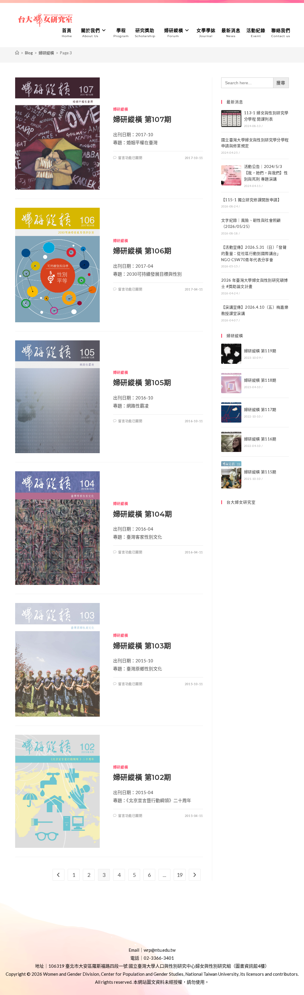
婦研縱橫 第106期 (142, 251)
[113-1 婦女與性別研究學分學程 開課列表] (231, 118)
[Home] (17, 52)
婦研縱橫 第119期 (260, 350)
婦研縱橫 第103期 (142, 646)
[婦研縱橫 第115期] (231, 474)
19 (180, 875)
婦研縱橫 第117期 (260, 409)
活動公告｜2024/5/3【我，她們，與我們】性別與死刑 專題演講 (266, 172)
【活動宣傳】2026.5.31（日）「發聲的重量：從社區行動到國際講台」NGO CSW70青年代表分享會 (253, 253)
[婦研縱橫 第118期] (231, 383)
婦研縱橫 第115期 (260, 471)
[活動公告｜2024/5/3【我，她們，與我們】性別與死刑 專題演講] (231, 175)
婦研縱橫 (120, 109)
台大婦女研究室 (241, 502)
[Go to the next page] (195, 875)
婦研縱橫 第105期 (142, 382)
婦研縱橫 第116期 (260, 439)
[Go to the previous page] (58, 875)
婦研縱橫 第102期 (142, 777)
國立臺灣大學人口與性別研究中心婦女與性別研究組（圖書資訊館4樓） (199, 966)
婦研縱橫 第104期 (142, 514)
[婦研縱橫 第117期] (231, 412)
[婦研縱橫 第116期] (231, 442)
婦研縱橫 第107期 (142, 119)
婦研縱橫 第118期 (260, 380)
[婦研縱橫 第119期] (231, 354)
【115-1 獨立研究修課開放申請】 (251, 199)
